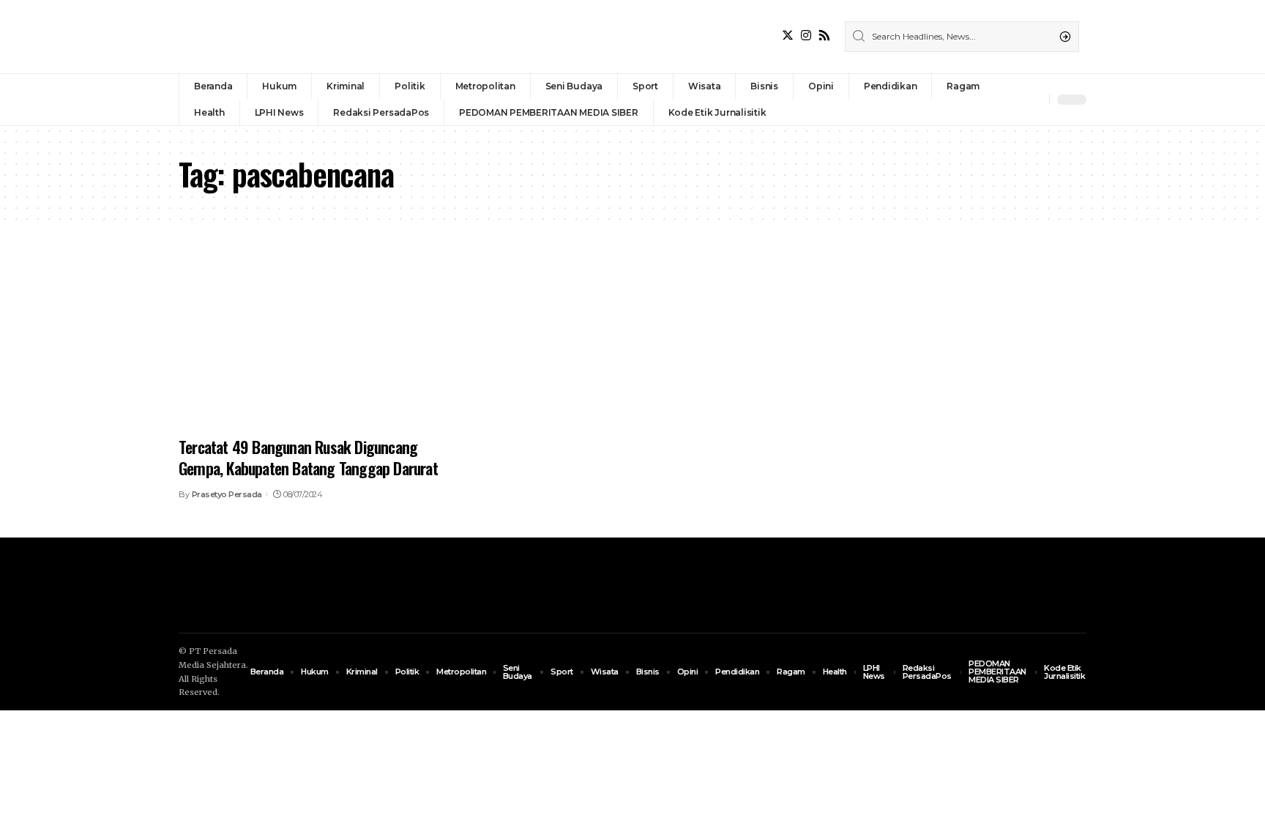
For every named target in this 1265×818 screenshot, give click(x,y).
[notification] (1034, 99)
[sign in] (1014, 99)
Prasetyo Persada (227, 494)
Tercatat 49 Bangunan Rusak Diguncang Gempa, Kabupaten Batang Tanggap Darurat (308, 457)
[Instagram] (806, 35)
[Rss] (824, 35)
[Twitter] (787, 35)
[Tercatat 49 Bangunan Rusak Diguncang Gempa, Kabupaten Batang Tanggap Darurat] (320, 343)
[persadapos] (280, 36)
